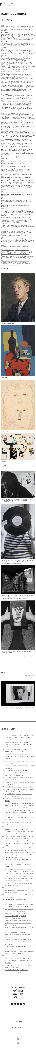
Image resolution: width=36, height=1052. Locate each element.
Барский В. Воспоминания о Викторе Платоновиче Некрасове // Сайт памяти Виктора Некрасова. (19, 756)
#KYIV (24, 11)
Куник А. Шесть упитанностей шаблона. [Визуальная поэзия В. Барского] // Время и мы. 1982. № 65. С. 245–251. (19, 890)
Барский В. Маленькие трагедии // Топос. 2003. (19, 787)
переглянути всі (29, 656)
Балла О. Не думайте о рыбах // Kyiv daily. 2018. (19, 735)
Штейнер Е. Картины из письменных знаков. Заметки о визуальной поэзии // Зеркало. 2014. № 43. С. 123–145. (19, 942)
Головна (19, 11)
